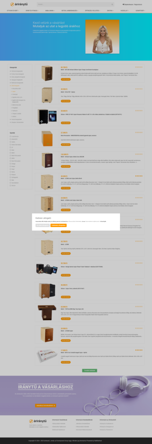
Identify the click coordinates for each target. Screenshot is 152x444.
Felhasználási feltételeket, (75, 221)
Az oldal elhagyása (43, 225)
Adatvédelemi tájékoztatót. (92, 221)
